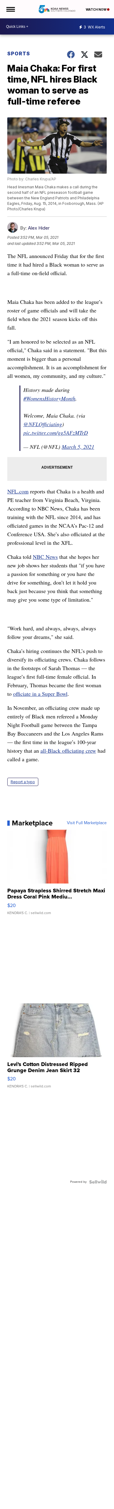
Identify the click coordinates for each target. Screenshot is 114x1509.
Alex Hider (39, 228)
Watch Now (96, 9)
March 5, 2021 (78, 446)
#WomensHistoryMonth (49, 398)
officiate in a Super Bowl (40, 693)
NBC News (45, 556)
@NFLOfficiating (42, 424)
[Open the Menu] (10, 9)
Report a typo (23, 782)
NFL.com (18, 491)
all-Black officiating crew (68, 750)
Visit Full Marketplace (87, 823)
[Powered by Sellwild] (98, 1182)
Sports (18, 53)
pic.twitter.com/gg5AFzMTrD (55, 432)
